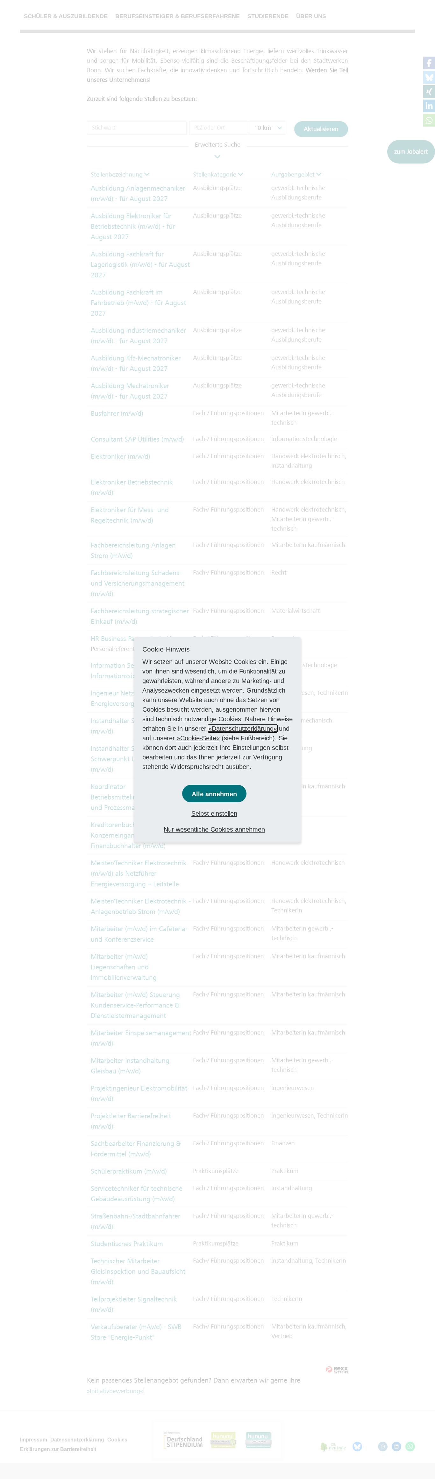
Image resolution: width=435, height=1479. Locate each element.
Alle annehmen (214, 794)
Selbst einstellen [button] (214, 813)
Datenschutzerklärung (243, 728)
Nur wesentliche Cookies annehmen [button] (214, 829)
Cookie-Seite (198, 738)
